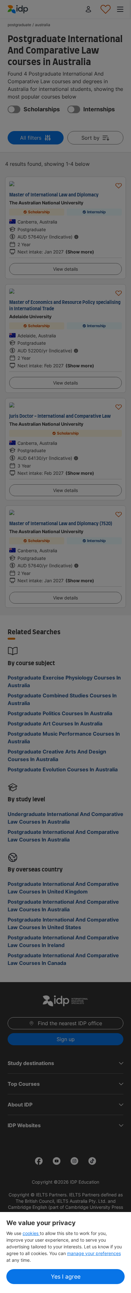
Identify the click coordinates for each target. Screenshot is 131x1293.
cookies (31, 1233)
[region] (65, 1252)
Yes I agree (65, 1276)
